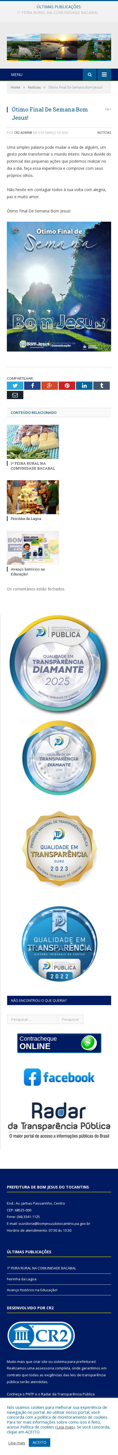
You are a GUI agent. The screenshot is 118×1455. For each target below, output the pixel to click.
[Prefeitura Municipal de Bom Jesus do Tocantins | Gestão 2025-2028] (59, 46)
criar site (40, 1361)
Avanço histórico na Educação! (28, 571)
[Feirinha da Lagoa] (33, 497)
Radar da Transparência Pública (68, 1394)
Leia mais (65, 1426)
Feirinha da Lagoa (58, 12)
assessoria (44, 1368)
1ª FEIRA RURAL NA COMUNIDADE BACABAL (33, 466)
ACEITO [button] (39, 1442)
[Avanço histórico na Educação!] (33, 548)
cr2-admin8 (23, 132)
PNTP (30, 1394)
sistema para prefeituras (74, 1361)
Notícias (104, 132)
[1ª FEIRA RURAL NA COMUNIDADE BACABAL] (33, 442)
